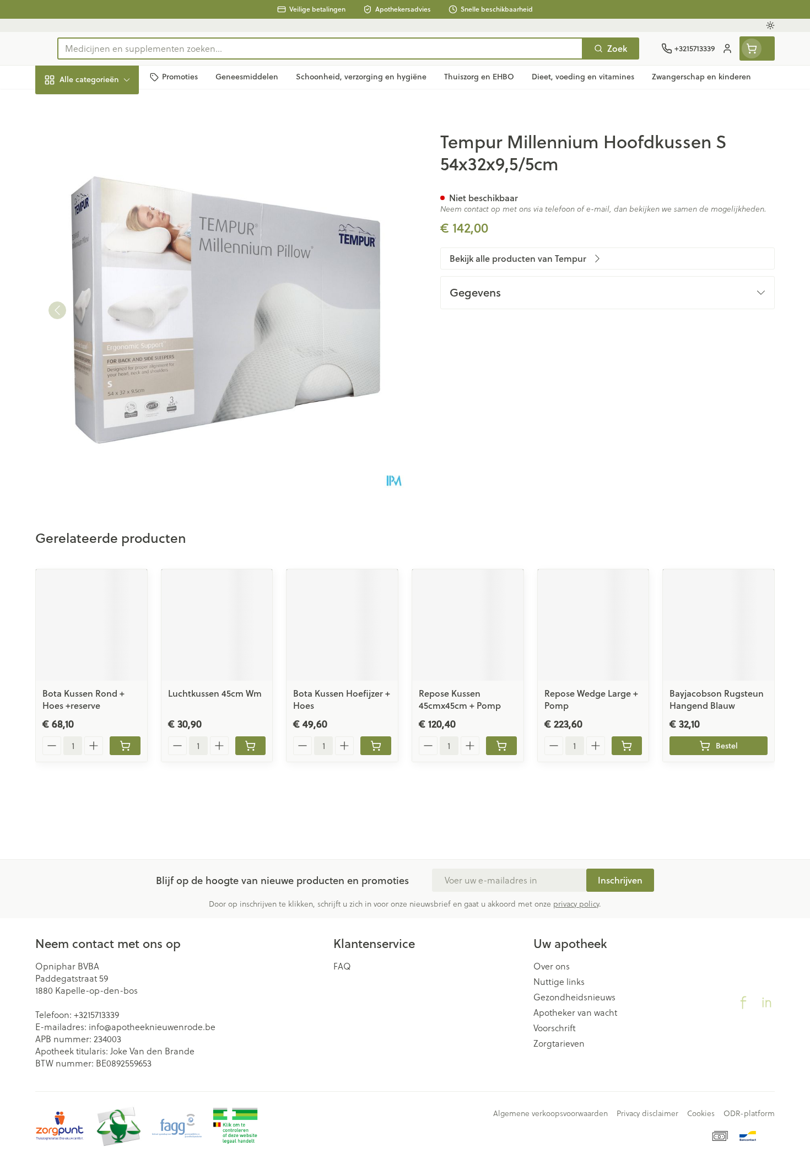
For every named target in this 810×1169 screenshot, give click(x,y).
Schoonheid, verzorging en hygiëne (106, 139)
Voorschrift (554, 1028)
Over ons (551, 966)
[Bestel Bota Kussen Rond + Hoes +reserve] (125, 745)
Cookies (701, 1113)
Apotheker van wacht (575, 1012)
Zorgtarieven (559, 1043)
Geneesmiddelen (106, 374)
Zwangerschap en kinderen (106, 218)
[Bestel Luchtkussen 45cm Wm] (250, 745)
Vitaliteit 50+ (106, 253)
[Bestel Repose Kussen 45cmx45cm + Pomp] (501, 745)
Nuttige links (559, 982)
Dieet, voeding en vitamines (106, 179)
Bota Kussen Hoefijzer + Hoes (341, 699)
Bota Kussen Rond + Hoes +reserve (83, 699)
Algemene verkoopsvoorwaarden (550, 1113)
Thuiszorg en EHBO (106, 314)
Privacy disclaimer (647, 1113)
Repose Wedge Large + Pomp (591, 699)
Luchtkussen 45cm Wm (215, 693)
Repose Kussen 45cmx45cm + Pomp (460, 699)
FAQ (342, 966)
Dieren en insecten (106, 344)
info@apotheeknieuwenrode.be (152, 1026)
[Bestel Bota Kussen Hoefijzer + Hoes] (375, 745)
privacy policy (576, 903)
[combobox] (320, 48)
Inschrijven (620, 880)
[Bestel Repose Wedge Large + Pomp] (627, 745)
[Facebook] (743, 1002)
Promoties (65, 105)
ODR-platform (749, 1113)
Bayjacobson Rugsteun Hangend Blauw (716, 699)
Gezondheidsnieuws (574, 997)
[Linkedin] (766, 1002)
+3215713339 (96, 1014)
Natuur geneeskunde (106, 283)
